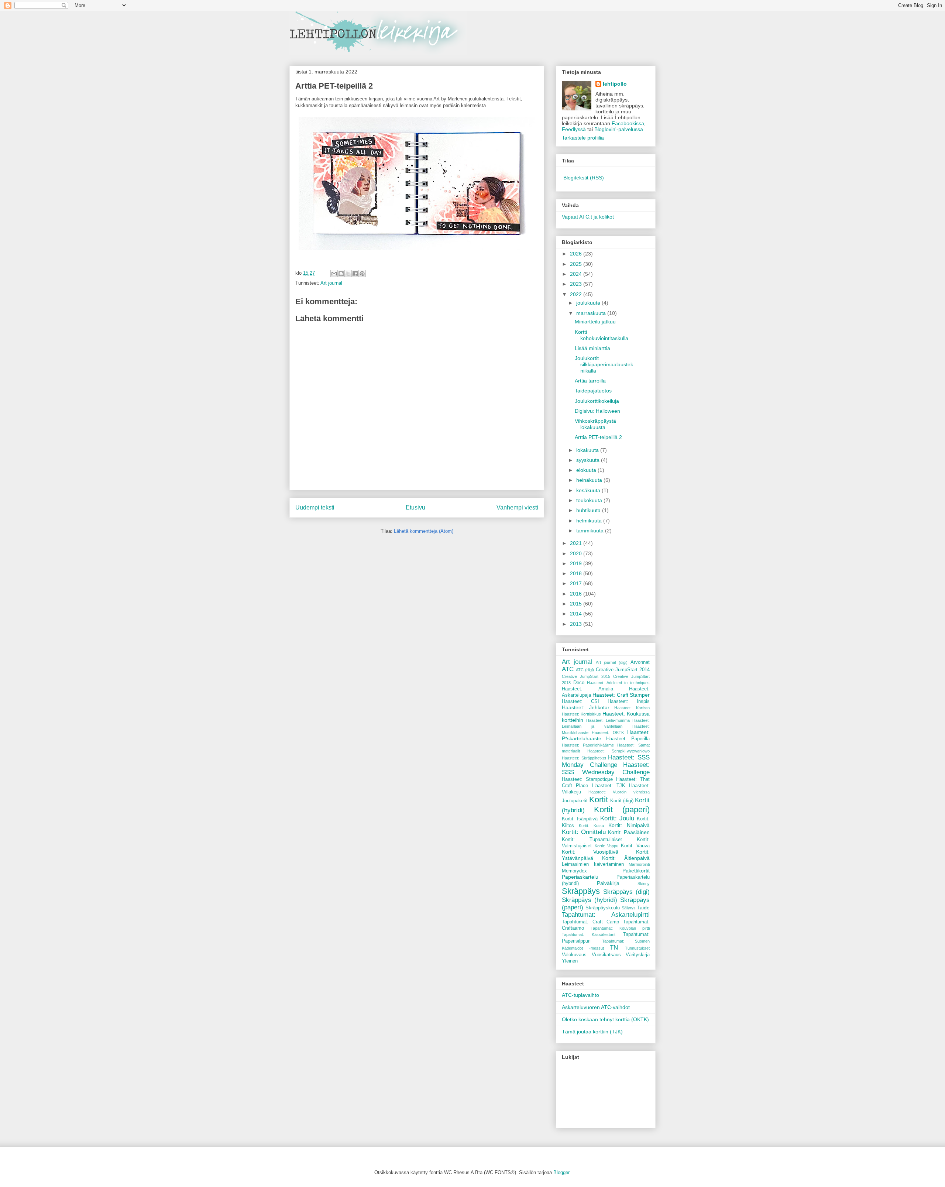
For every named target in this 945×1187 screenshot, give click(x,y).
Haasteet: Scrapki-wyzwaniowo (618, 751)
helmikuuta (589, 521)
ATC (568, 669)
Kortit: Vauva (635, 845)
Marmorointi (639, 864)
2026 (576, 254)
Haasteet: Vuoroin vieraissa (619, 792)
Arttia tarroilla (590, 381)
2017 (576, 583)
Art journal (331, 283)
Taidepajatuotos (593, 391)
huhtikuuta (589, 510)
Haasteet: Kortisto (632, 708)
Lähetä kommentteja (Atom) (423, 531)
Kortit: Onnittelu (584, 832)
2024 (576, 274)
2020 (576, 553)
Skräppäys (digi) (626, 891)
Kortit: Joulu (617, 818)
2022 (576, 294)
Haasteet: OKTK (607, 732)
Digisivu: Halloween (597, 411)
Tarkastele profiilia (583, 138)
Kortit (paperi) (622, 809)
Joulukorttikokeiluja (597, 401)
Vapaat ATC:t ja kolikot (588, 217)
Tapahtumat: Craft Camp (590, 921)
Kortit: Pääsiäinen (629, 832)
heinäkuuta (590, 480)
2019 (576, 563)
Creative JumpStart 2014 (623, 669)
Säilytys (629, 908)
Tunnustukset (637, 948)
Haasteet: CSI (580, 701)
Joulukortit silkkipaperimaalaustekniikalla (604, 364)
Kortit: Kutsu (591, 825)
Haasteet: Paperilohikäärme (588, 745)
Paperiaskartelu (580, 877)
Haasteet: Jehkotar (585, 707)
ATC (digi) (585, 670)
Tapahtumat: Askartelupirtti (606, 914)
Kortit (598, 799)
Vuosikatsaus (606, 954)
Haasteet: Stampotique (587, 779)
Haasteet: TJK (608, 785)
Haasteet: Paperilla (628, 738)
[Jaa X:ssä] (348, 273)
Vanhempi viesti (517, 507)
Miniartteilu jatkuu (595, 322)
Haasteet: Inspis (629, 701)
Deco (578, 682)
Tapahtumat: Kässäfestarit (588, 934)
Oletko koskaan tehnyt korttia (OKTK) (605, 1019)
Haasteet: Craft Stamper (621, 695)
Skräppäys (581, 891)
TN (614, 947)
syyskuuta (588, 460)
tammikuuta (590, 531)
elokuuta (587, 470)
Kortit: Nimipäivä (629, 825)
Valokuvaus (574, 954)
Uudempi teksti (314, 507)
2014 (576, 614)
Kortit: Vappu (607, 846)
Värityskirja (638, 954)
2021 (576, 543)
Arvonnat (640, 662)
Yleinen (570, 961)
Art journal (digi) (612, 662)
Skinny (644, 883)
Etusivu (415, 507)
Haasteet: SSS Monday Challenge (606, 761)
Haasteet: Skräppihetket (584, 758)
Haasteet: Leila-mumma (608, 720)
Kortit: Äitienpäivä (626, 858)
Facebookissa (628, 123)
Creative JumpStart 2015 (586, 676)
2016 (576, 594)
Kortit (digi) (621, 800)
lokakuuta (588, 450)
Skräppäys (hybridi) (589, 899)
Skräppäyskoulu (602, 907)
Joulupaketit (575, 800)
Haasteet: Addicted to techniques (618, 682)
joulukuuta (589, 303)
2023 (576, 284)
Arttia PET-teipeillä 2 (598, 437)
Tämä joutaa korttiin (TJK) (592, 1032)
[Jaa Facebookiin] (355, 273)
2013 (576, 624)
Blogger (561, 1172)
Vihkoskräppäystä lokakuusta (595, 424)
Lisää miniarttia (592, 348)
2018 (576, 573)
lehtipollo (615, 84)
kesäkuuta (589, 490)
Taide (643, 907)
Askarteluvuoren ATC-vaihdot (596, 1007)
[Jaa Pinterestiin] (362, 273)
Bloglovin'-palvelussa (618, 129)
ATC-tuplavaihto (580, 995)
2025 (576, 264)
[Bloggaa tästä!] (341, 273)
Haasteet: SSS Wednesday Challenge (606, 768)
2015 (576, 604)
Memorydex (574, 871)
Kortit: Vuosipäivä (590, 852)
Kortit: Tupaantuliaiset (592, 839)
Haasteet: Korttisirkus (581, 714)
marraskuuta (591, 313)
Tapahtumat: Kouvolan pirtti (620, 928)
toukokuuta (590, 500)
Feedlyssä (574, 129)
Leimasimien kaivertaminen (593, 864)
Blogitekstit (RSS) (583, 178)
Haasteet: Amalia (587, 689)
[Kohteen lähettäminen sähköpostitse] (334, 273)
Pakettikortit (636, 871)
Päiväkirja (608, 883)
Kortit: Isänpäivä (580, 818)
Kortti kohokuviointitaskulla (601, 335)
